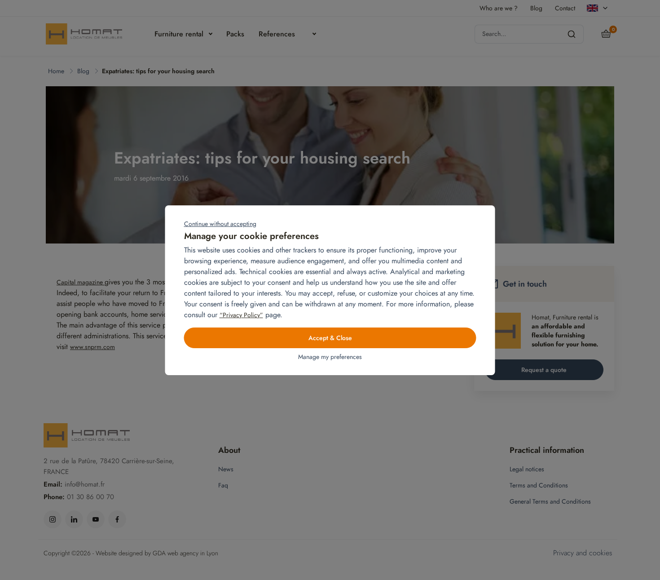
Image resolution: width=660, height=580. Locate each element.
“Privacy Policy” (241, 314)
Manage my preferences (330, 356)
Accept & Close (330, 337)
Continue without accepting (220, 223)
